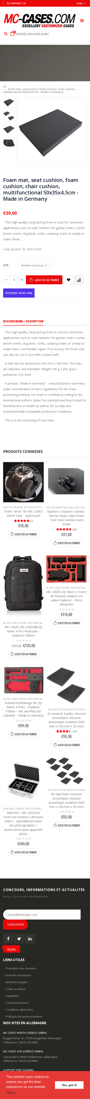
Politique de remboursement (24, 1016)
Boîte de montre (13, 507)
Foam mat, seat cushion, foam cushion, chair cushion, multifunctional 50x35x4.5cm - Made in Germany (40, 189)
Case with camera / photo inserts (22, 808)
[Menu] (82, 20)
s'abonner (15, 924)
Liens (79, 3)
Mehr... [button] (12, 1092)
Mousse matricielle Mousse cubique (67, 507)
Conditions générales (19, 1009)
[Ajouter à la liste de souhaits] (68, 279)
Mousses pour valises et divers (42, 507)
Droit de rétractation (18, 975)
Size (6, 265)
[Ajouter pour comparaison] (78, 279)
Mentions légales (17, 982)
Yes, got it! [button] (69, 1085)
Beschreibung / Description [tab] (23, 321)
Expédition (12, 996)
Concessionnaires (17, 1003)
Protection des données (21, 968)
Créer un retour (16, 989)
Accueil (4, 86)
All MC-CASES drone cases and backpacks (27, 623)
